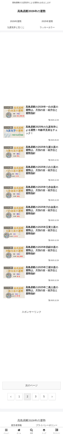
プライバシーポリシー (46, 425)
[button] (56, 386)
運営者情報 (16, 425)
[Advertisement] (31, 68)
